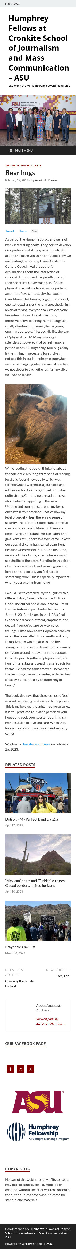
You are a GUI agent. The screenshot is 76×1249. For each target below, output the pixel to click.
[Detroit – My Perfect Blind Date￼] (38, 794)
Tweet (9, 231)
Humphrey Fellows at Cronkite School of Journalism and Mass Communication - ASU (37, 1233)
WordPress (29, 1243)
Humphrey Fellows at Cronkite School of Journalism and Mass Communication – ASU (38, 48)
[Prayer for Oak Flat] (38, 922)
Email (34, 231)
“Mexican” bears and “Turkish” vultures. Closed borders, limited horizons (35, 883)
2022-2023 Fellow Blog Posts (23, 165)
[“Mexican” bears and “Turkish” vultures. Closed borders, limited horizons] (38, 856)
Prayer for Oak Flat (20, 947)
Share (22, 231)
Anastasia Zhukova (46, 180)
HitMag (47, 1243)
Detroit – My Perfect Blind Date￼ (31, 819)
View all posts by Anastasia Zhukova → (51, 1021)
